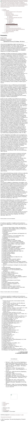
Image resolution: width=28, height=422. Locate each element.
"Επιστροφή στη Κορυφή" (6, 417)
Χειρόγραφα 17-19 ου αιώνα (12, 24)
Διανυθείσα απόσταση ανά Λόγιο (15, 17)
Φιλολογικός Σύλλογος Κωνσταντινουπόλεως (15, 29)
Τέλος (4, 405)
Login (22, 414)
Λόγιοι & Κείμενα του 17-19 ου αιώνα (14, 11)
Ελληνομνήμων (9, 12)
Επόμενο (5, 404)
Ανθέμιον (8, 26)
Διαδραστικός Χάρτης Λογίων (12, 15)
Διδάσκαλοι (10, 21)
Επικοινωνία (5, 32)
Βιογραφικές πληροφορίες (6, 40)
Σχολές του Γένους (10, 18)
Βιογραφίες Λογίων (10, 14)
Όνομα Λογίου (4, 37)
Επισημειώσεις (11, 23)
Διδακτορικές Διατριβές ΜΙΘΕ (12, 30)
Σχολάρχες (10, 19)
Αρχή (4, 402)
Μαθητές (10, 22)
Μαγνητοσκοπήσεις (10, 31)
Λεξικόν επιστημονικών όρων (12, 25)
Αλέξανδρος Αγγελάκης (15, 414)
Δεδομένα (10, 16)
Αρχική (4, 9)
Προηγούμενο (6, 403)
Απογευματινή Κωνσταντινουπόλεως (13, 28)
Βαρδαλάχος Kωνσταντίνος (6, 39)
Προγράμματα (6, 10)
